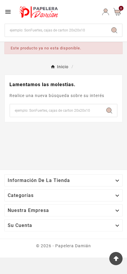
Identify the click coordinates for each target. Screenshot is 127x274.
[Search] (114, 30)
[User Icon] (105, 12)
